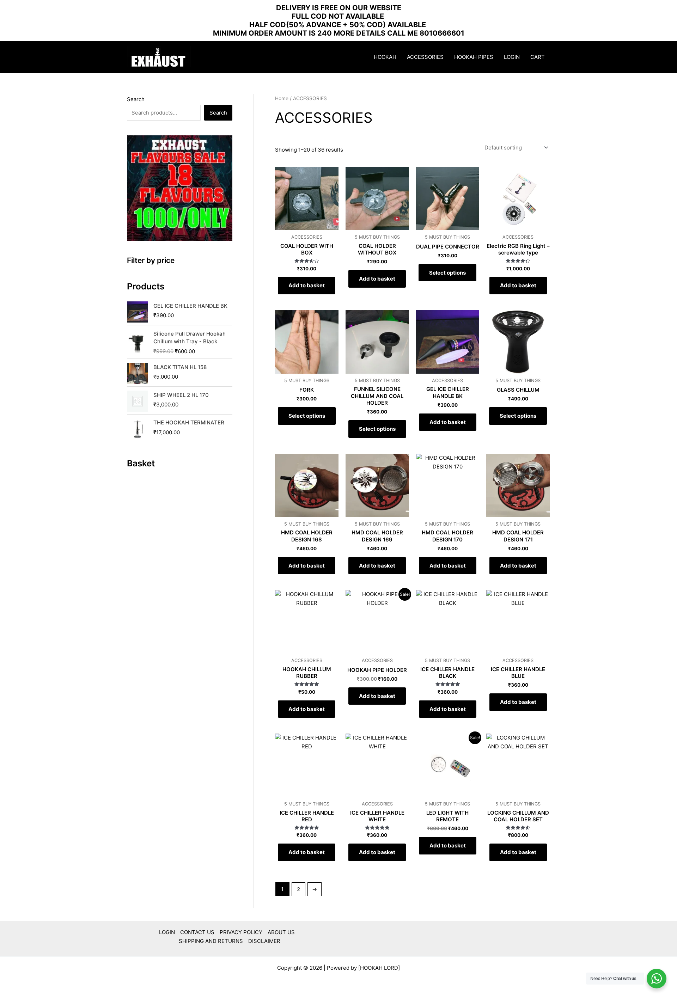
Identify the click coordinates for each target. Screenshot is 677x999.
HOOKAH (385, 57)
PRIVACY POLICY (241, 932)
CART (537, 57)
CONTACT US (197, 932)
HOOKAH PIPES (473, 57)
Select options (447, 272)
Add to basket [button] (306, 285)
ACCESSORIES (425, 57)
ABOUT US (281, 932)
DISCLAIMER (264, 941)
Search (136, 99)
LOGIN (512, 57)
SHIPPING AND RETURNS (211, 941)
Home (281, 98)
